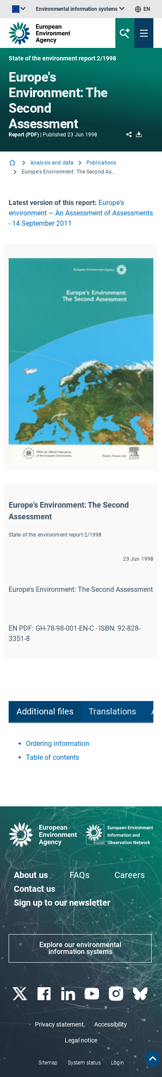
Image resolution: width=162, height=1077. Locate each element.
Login (117, 1063)
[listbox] (80, 9)
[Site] (55, 33)
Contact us (34, 889)
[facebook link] (45, 994)
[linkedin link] (69, 994)
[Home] (13, 163)
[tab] (45, 712)
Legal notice (81, 1040)
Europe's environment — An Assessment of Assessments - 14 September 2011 (81, 213)
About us (31, 875)
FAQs (79, 875)
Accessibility (110, 1024)
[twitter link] (21, 994)
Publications (101, 163)
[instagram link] (117, 994)
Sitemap (47, 1063)
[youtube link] (93, 994)
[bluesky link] (141, 994)
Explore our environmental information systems (80, 948)
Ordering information (57, 743)
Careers (129, 875)
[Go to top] (152, 1059)
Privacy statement (59, 1024)
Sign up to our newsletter (62, 902)
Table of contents (52, 757)
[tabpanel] (81, 750)
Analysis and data (51, 163)
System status (84, 1063)
